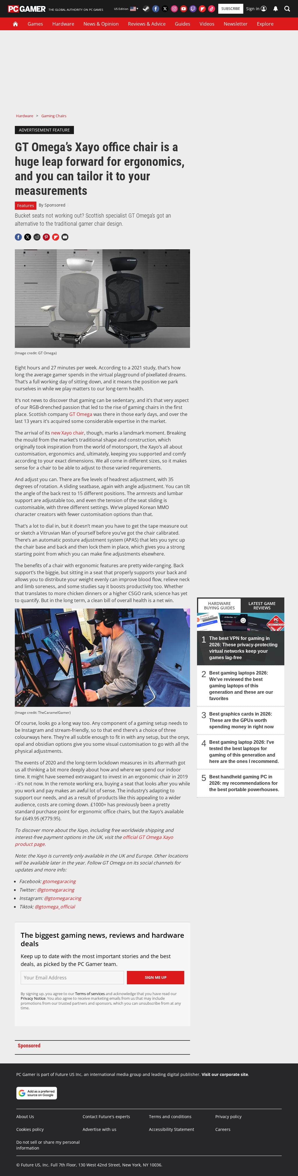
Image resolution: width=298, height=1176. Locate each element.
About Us (25, 1116)
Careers (222, 1129)
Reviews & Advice (147, 24)
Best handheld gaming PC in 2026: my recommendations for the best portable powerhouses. (244, 783)
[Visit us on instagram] (174, 8)
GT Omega (80, 414)
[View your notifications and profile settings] (275, 9)
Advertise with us (99, 1129)
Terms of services (90, 993)
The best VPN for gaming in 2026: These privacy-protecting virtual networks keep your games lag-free (243, 648)
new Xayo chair (67, 433)
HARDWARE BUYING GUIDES (219, 606)
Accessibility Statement (171, 1129)
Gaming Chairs (53, 115)
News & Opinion (101, 24)
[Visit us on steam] (146, 8)
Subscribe (230, 8)
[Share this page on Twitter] (27, 237)
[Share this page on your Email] (64, 237)
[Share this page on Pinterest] (46, 237)
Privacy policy (228, 1116)
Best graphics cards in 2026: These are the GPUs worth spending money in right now (241, 720)
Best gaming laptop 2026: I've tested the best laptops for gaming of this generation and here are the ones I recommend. (244, 752)
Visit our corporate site (225, 1074)
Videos (207, 24)
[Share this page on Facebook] (18, 237)
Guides (182, 24)
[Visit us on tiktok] (211, 8)
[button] (287, 9)
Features (25, 205)
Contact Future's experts (106, 1116)
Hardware (63, 24)
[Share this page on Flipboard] (55, 237)
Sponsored (55, 205)
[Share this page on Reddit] (36, 237)
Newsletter (236, 24)
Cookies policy (30, 1129)
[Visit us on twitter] (165, 8)
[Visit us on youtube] (183, 8)
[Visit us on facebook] (155, 8)
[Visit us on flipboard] (202, 8)
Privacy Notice (33, 998)
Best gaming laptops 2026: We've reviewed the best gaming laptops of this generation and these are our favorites (241, 685)
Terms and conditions (170, 1116)
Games (35, 24)
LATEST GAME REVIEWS (262, 606)
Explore (265, 24)
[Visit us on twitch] (192, 8)
